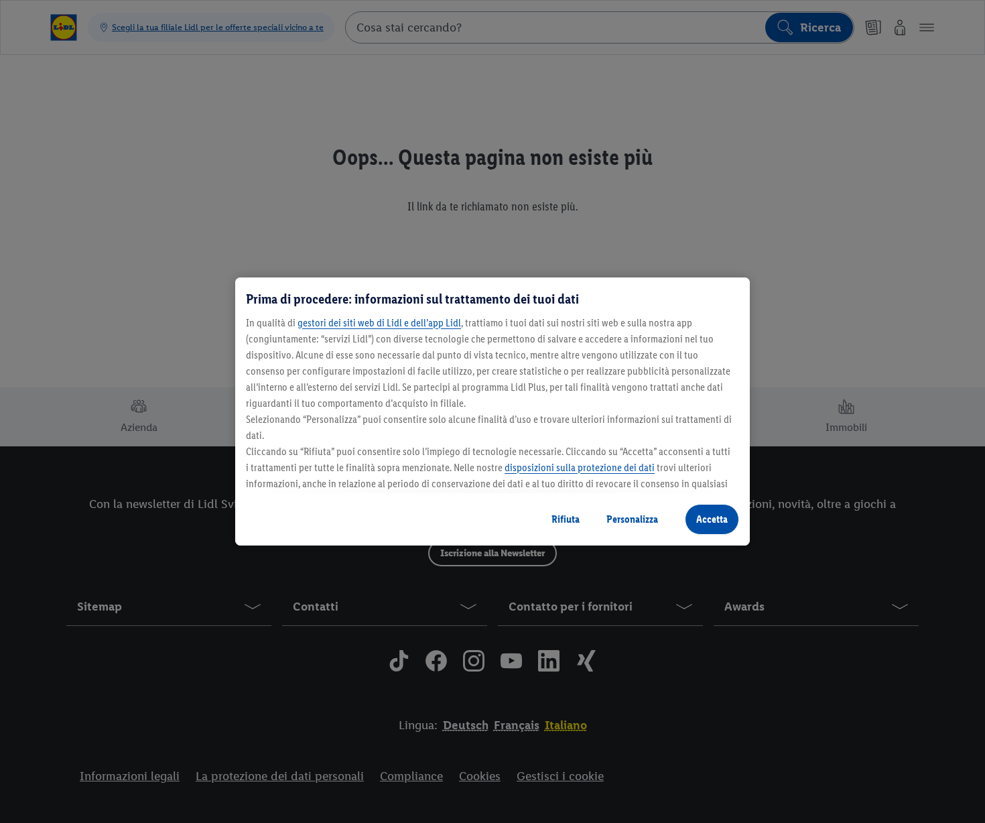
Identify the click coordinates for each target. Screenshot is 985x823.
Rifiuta (565, 519)
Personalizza (632, 519)
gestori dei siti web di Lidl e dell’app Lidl (379, 322)
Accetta (712, 519)
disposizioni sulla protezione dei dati (580, 467)
